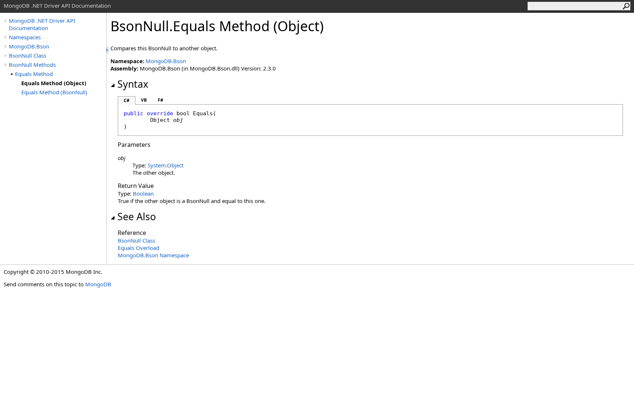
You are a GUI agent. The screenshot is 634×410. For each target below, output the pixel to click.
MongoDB (98, 284)
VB (144, 100)
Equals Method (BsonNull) (54, 92)
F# (160, 100)
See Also (136, 216)
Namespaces (25, 37)
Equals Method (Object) (53, 83)
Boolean (143, 193)
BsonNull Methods (32, 64)
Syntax (132, 84)
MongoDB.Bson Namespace (153, 255)
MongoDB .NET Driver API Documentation (42, 24)
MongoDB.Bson (29, 46)
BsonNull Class (27, 55)
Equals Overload (138, 247)
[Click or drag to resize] (108, 50)
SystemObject (165, 165)
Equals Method (34, 73)
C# (127, 100)
